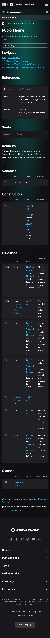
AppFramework (24, 89)
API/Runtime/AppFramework (15, 61)
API (4, 57)
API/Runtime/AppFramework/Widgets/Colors (23, 67)
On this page (9, 45)
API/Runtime (14, 57)
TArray (28, 223)
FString (18, 182)
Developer (10, 23)
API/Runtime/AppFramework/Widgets (20, 64)
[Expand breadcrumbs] (18, 23)
